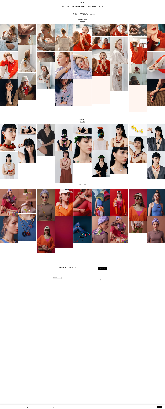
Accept (159, 407)
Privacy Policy (51, 407)
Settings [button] (147, 407)
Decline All (153, 407)
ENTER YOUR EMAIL (68, 204)
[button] (65, 192)
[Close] (163, 407)
